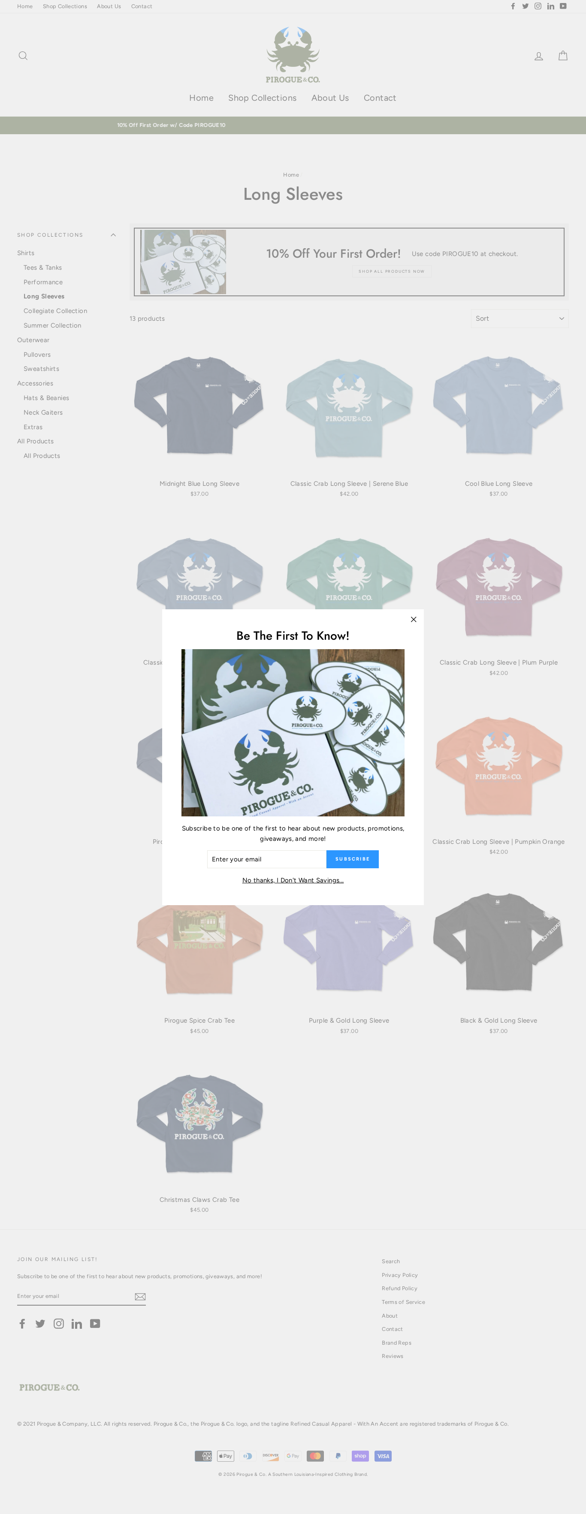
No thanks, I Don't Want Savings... (293, 880)
